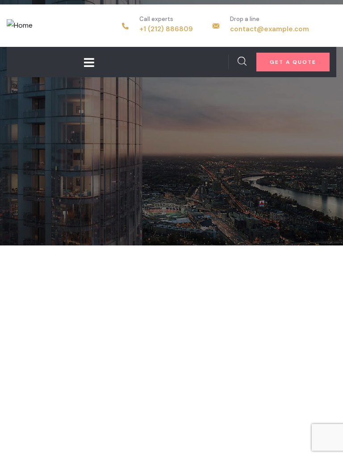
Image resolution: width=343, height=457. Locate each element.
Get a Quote (293, 62)
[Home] (20, 25)
